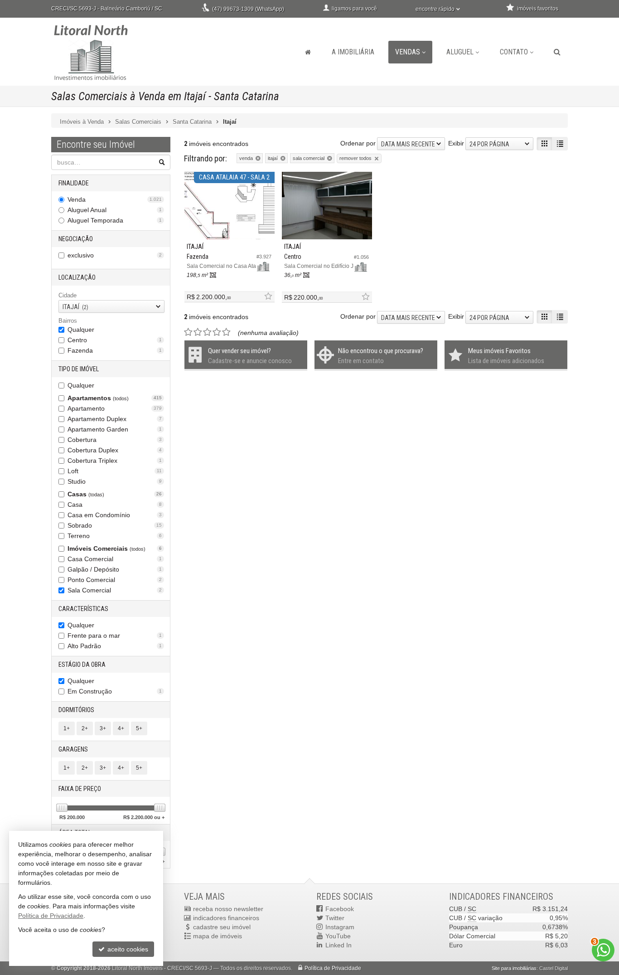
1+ (66, 728)
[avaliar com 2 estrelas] (197, 332)
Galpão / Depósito (115, 569)
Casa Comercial (115, 559)
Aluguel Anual (115, 209)
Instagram (339, 927)
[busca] (557, 52)
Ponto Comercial (115, 579)
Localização (77, 277)
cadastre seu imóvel (222, 927)
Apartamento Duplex (115, 418)
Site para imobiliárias (514, 968)
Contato (514, 52)
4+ (121, 728)
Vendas (407, 52)
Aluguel (460, 52)
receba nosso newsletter (228, 908)
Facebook (339, 908)
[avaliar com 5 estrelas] (226, 332)
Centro (115, 340)
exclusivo (115, 255)
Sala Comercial (115, 590)
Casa (115, 504)
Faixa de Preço (79, 788)
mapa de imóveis (217, 936)
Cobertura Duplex (115, 450)
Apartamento (115, 408)
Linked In (338, 945)
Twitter (334, 918)
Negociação (75, 239)
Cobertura (115, 439)
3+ (103, 728)
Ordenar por (358, 143)
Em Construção (115, 691)
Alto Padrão (115, 646)
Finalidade (73, 183)
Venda (115, 199)
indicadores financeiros (226, 918)
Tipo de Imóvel (78, 369)
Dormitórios (76, 709)
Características (83, 608)
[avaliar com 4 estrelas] (217, 332)
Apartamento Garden (115, 429)
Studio (115, 481)
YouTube (338, 936)
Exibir (456, 143)
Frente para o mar (115, 635)
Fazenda (115, 350)
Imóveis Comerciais (115, 548)
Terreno (115, 535)
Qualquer (81, 329)
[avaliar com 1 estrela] (188, 332)
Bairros (67, 320)
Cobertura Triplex (115, 460)
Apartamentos (115, 398)
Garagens (73, 749)
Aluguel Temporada (115, 220)
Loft (115, 471)
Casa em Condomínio (115, 515)
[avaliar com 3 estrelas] (207, 332)
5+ (139, 728)
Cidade (67, 295)
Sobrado (115, 525)
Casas (115, 494)
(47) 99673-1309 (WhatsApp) (248, 9)
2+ (85, 728)
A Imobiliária (353, 52)
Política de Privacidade (333, 968)
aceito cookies (127, 949)
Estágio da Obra (82, 664)
